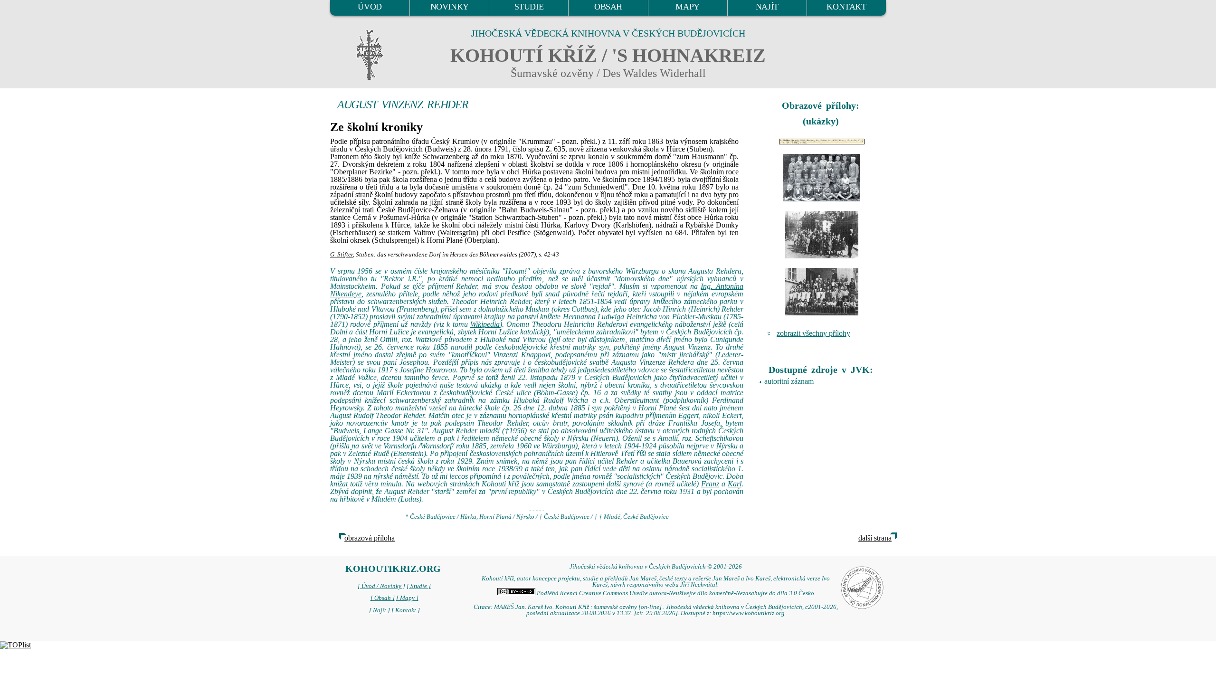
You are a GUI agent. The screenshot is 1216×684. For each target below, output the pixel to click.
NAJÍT (767, 6)
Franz (710, 484)
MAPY (687, 6)
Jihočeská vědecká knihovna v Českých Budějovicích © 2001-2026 (656, 566)
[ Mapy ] (407, 598)
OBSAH (608, 6)
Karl (734, 484)
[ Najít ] (379, 610)
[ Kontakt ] (405, 610)
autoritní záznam (789, 381)
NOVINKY (449, 6)
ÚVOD (369, 6)
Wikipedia (485, 324)
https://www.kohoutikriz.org (748, 613)
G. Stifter (341, 254)
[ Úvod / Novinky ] (381, 586)
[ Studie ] (419, 586)
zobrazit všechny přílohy (813, 333)
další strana (875, 538)
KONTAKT (846, 6)
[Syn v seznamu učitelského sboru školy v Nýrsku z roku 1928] (821, 142)
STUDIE (529, 6)
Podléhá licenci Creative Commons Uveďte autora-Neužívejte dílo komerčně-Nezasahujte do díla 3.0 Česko (674, 593)
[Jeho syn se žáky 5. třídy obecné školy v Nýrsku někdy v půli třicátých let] (821, 177)
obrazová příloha (369, 538)
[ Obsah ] (382, 598)
